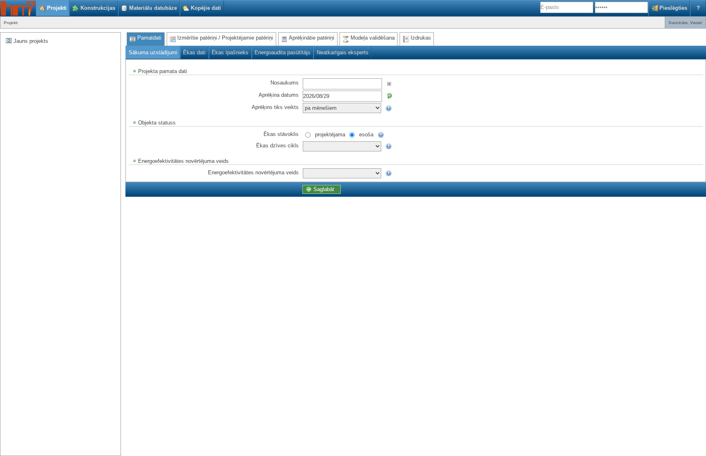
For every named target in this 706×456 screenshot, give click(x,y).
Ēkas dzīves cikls (277, 145)
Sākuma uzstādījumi (153, 52)
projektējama (330, 134)
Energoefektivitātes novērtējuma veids (253, 172)
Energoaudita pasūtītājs (283, 52)
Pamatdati (149, 38)
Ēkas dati (194, 52)
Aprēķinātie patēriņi (311, 38)
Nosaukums (284, 82)
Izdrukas (421, 38)
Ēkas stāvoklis (281, 133)
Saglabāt (323, 189)
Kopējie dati (206, 8)
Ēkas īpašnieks (230, 52)
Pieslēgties (673, 8)
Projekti (57, 8)
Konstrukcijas (97, 8)
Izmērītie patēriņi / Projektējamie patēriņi (225, 38)
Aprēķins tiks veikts (275, 106)
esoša (366, 134)
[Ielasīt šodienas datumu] (389, 96)
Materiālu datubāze (153, 8)
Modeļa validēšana (373, 38)
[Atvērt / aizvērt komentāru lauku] (389, 83)
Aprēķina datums (279, 94)
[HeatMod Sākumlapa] (18, 8)
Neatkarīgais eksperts (343, 52)
